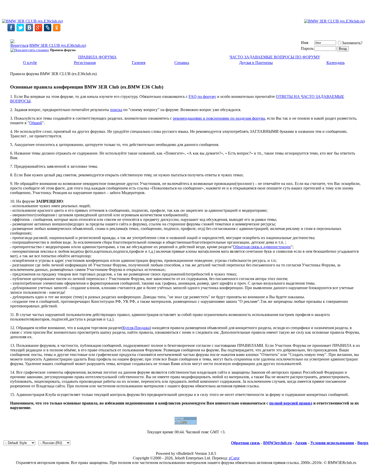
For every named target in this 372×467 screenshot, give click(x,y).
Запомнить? (352, 43)
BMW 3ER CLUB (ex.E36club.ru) (57, 45)
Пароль (307, 48)
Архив (301, 443)
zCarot (234, 458)
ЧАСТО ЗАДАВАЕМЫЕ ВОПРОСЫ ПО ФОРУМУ (275, 57)
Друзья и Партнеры (256, 62)
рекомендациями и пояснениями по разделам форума (219, 118)
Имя (304, 42)
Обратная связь (245, 443)
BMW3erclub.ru (277, 443)
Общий (35, 123)
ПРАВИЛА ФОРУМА (97, 57)
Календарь (335, 62)
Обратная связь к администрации (262, 247)
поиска (116, 110)
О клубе (30, 62)
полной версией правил (290, 403)
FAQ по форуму (202, 96)
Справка (181, 62)
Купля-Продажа (136, 328)
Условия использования (332, 443)
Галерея (138, 62)
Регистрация (85, 62)
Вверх (362, 443)
